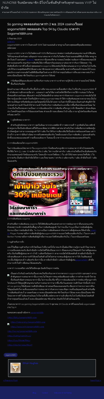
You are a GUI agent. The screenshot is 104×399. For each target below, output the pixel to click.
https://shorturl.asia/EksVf (19, 345)
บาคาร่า (11, 41)
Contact (45, 393)
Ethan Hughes (30, 363)
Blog (34, 393)
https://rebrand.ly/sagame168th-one (28, 322)
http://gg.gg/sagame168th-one (22, 331)
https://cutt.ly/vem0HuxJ (19, 335)
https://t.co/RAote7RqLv (18, 340)
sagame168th (81, 259)
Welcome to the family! (63, 393)
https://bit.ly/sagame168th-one (22, 317)
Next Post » (95, 380)
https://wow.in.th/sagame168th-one (27, 326)
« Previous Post (10, 380)
